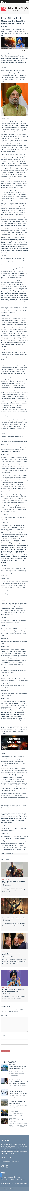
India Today (10, 853)
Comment (4, 1015)
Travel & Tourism (20, 1179)
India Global (10, 1177)
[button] (27, 2)
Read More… (11, 1153)
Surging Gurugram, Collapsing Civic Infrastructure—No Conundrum (17, 1068)
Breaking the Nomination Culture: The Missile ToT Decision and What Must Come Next (18, 1081)
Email (3, 1043)
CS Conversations (20, 1189)
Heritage (4, 1177)
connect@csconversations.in (10, 1161)
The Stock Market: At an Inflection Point (13, 918)
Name (3, 1035)
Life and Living (5, 1179)
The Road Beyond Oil (15, 1111)
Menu (3, 2)
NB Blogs (12, 1179)
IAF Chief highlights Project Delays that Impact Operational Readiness (13, 990)
